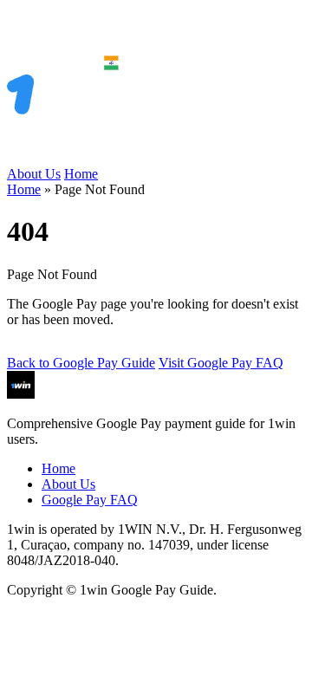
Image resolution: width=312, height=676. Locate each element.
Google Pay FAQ (90, 499)
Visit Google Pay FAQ (221, 362)
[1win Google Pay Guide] (85, 158)
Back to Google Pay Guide (81, 362)
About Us (34, 173)
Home (81, 173)
